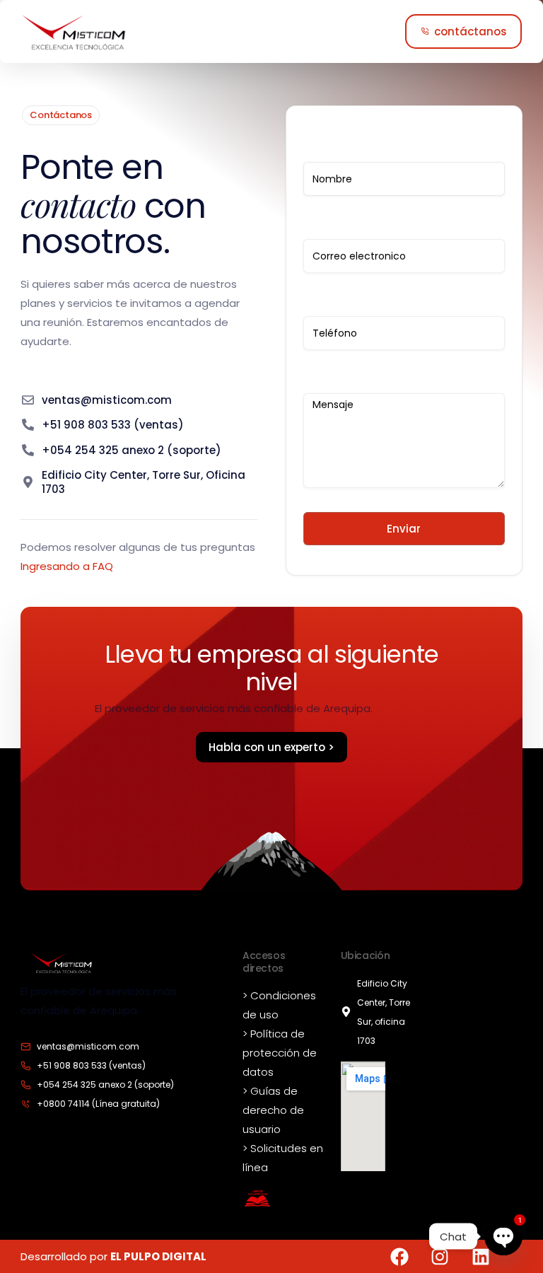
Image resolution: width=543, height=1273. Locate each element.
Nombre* (404, 152)
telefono (404, 306)
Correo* (404, 229)
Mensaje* (404, 383)
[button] (463, 31)
